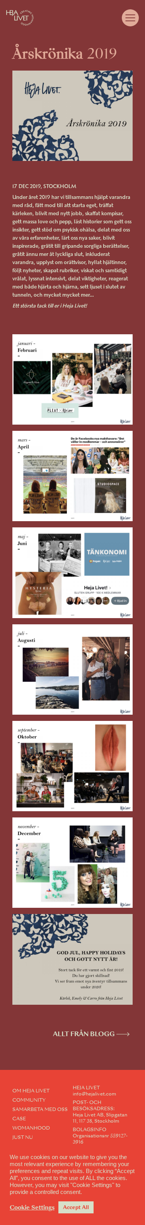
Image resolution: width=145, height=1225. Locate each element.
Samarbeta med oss (40, 1109)
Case (19, 1118)
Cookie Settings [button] (32, 1207)
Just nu (22, 1137)
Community (29, 1100)
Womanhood (31, 1128)
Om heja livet (30, 1090)
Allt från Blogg (84, 1034)
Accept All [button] (76, 1207)
